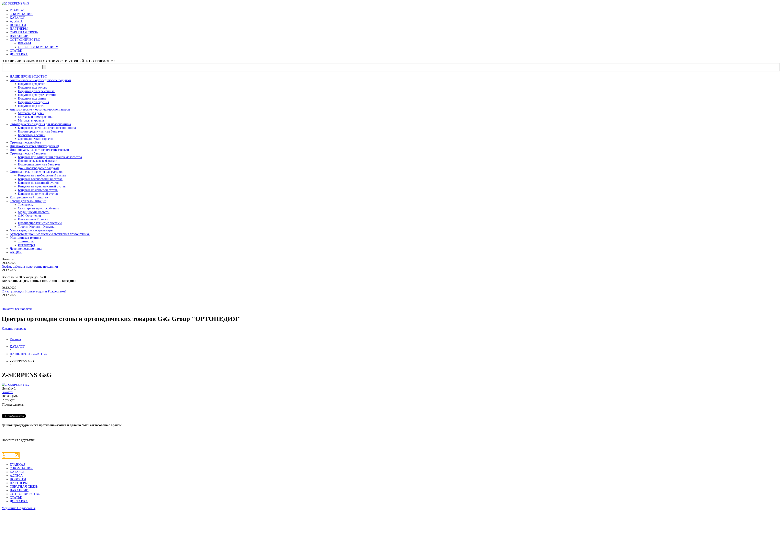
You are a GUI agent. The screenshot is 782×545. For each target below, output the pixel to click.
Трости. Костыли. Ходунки (37, 226)
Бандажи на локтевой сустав (38, 190)
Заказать (7, 392)
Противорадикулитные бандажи (40, 131)
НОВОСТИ (18, 25)
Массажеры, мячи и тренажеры (31, 230)
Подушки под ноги (31, 105)
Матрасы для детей (31, 113)
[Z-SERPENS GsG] (15, 384)
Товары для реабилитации (28, 201)
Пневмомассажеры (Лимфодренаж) (34, 146)
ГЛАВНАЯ (17, 10)
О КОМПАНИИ (21, 14)
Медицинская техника (25, 237)
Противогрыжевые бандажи (37, 160)
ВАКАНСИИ (19, 36)
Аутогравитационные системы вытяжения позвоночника (50, 234)
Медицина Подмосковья (18, 508)
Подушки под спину (32, 98)
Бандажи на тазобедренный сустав (42, 175)
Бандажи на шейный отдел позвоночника (47, 127)
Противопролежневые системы (40, 223)
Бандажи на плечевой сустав (38, 193)
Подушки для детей (31, 83)
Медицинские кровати (33, 212)
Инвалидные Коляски (33, 219)
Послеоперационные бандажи (39, 164)
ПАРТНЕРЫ (19, 28)
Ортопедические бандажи (28, 153)
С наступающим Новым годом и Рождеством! (34, 291)
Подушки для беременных (36, 91)
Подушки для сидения (33, 102)
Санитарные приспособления (38, 208)
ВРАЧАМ (24, 43)
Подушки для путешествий (37, 94)
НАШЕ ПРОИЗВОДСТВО (28, 76)
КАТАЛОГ (17, 17)
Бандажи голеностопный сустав (40, 179)
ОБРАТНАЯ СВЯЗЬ (24, 32)
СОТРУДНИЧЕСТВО (25, 39)
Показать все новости (17, 309)
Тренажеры (26, 204)
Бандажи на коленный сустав (38, 182)
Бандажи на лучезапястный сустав (42, 186)
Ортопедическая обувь (25, 142)
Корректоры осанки (31, 135)
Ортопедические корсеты (35, 138)
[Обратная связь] (391, 526)
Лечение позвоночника (26, 248)
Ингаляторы (26, 245)
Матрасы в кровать (31, 120)
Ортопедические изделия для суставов (36, 171)
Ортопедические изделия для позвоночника (40, 124)
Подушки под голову (32, 87)
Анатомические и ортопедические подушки (40, 80)
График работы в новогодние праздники (30, 266)
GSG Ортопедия (29, 215)
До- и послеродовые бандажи (38, 168)
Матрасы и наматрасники (36, 116)
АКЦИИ (16, 252)
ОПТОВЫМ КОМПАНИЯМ (38, 47)
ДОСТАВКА (19, 54)
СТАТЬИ (16, 50)
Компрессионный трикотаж (29, 197)
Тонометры (26, 241)
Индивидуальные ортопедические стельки (39, 149)
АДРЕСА (16, 21)
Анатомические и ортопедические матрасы (40, 109)
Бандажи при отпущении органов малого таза (50, 157)
